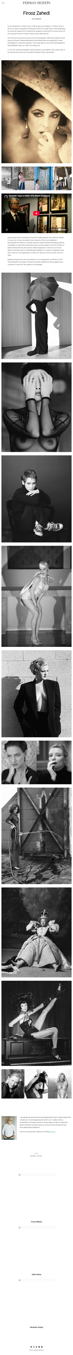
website (52, 1132)
